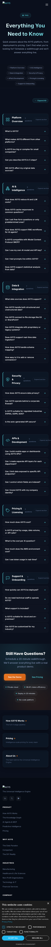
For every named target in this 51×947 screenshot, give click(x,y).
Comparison (8, 850)
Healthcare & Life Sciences (14, 873)
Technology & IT (9, 882)
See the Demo (14, 677)
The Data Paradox (10, 846)
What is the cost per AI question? (20, 541)
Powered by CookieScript (25, 944)
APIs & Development (16, 78)
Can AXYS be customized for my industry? (20, 627)
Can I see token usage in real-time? (21, 559)
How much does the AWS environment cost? (22, 550)
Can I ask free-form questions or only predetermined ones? (22, 220)
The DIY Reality (9, 854)
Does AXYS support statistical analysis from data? (22, 268)
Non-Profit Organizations (13, 878)
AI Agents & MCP (10, 822)
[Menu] (46, 4)
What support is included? (17, 608)
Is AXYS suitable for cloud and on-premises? (20, 617)
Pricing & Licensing (37, 78)
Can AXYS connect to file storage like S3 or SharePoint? (23, 318)
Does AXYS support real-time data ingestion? (20, 338)
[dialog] (25, 924)
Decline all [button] (37, 938)
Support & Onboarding (26, 84)
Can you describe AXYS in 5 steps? (21, 160)
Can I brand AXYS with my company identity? (21, 491)
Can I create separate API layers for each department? (23, 462)
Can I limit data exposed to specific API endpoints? (22, 472)
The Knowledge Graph (12, 818)
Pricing (5, 831)
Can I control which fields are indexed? (22, 482)
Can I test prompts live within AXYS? (21, 259)
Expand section (41, 119)
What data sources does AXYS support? (23, 299)
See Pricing (37, 677)
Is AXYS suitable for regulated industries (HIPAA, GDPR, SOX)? (23, 412)
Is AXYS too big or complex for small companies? (21, 150)
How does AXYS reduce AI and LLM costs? (21, 200)
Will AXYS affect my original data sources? (20, 169)
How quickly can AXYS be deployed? (21, 590)
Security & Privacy (36, 73)
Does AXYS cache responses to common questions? (19, 210)
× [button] (48, 903)
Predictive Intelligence (12, 826)
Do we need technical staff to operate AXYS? (22, 599)
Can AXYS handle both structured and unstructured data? (22, 308)
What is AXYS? (12, 131)
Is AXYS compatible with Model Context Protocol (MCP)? (23, 240)
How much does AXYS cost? (18, 522)
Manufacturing (9, 869)
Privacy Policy (7, 922)
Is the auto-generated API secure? (20, 422)
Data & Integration (16, 73)
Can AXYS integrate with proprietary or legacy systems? (23, 328)
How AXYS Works (10, 813)
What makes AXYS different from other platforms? (22, 140)
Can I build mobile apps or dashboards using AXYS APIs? (22, 452)
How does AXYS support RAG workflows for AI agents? (23, 230)
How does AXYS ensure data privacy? (22, 393)
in (5, 798)
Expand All (42, 100)
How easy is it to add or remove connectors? (19, 358)
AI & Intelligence (36, 68)
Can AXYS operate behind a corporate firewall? (22, 402)
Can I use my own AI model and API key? (23, 250)
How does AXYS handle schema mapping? (19, 348)
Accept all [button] (13, 938)
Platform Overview (17, 68)
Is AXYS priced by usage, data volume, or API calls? (22, 531)
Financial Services (10, 887)
